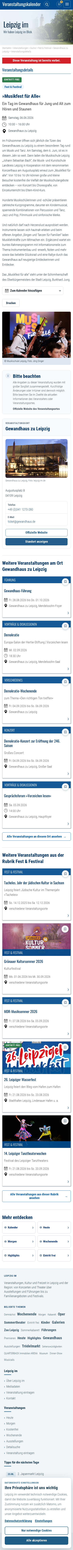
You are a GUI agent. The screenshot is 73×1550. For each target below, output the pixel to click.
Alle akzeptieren (36, 1540)
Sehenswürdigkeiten (52, 1346)
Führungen (48, 1330)
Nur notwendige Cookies (36, 1530)
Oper (61, 1314)
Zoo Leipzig (11, 1330)
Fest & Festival (44, 48)
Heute (21, 1338)
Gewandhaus (52, 1338)
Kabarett (52, 1314)
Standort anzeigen (36, 541)
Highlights (34, 1338)
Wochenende (26, 1314)
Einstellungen (43, 1521)
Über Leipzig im (15, 1380)
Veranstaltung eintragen (20, 1392)
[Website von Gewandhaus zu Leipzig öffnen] (36, 458)
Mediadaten (13, 1386)
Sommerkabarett (30, 1330)
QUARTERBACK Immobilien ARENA (21, 1353)
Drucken (11, 303)
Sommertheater (14, 1322)
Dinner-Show (56, 1353)
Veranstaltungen (20, 48)
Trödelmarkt (31, 1346)
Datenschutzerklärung (18, 1521)
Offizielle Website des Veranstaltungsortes (36, 408)
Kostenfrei (12, 1429)
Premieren (10, 1338)
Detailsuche (13, 1447)
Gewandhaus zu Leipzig (22, 131)
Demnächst (9, 1314)
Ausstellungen (12, 1346)
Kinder (45, 1322)
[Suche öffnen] (47, 4)
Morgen (42, 1314)
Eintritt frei (33, 1322)
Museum (43, 1353)
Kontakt (10, 1398)
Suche (33, 48)
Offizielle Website (36, 532)
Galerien (58, 1322)
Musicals (9, 1359)
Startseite (6, 48)
